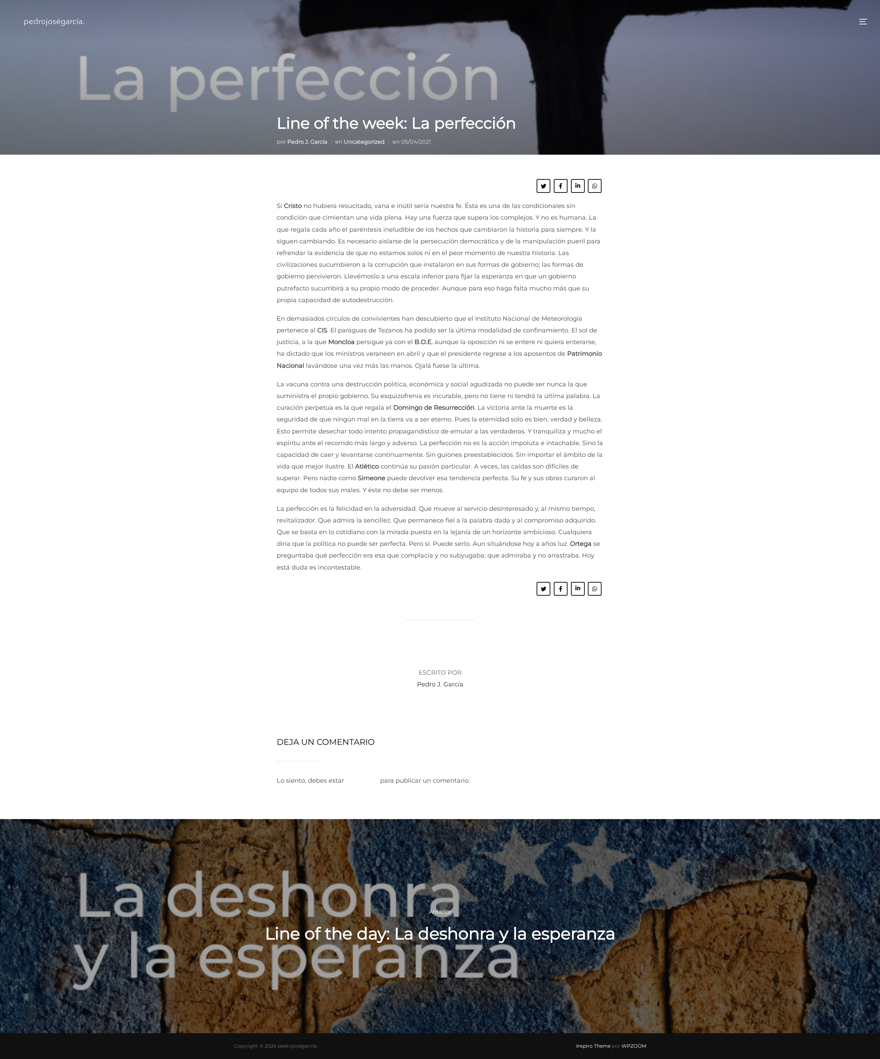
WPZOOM (634, 1046)
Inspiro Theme (593, 1046)
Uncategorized (364, 142)
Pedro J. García (307, 142)
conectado (362, 780)
